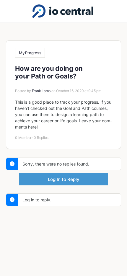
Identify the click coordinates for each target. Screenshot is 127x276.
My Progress (30, 52)
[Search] (116, 11)
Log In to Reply (63, 179)
